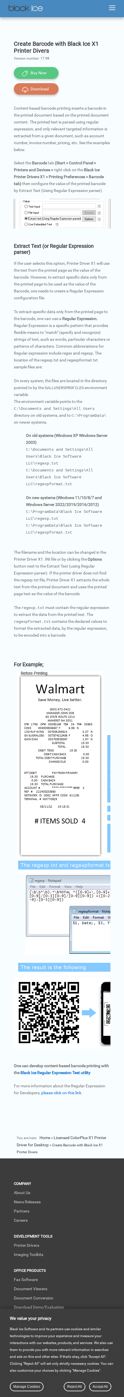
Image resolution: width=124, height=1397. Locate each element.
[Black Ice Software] (26, 8)
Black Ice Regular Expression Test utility (55, 1072)
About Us (22, 1192)
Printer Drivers (26, 1245)
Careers (21, 1220)
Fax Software (26, 1279)
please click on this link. (61, 1092)
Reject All (74, 1387)
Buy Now (39, 73)
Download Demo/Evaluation (39, 1307)
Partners (21, 1211)
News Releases (27, 1202)
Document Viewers (30, 1288)
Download (40, 89)
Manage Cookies (26, 1387)
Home (45, 1137)
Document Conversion (33, 1298)
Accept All (100, 1387)
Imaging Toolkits (28, 1254)
